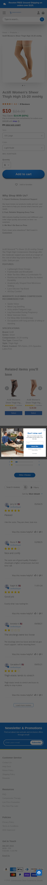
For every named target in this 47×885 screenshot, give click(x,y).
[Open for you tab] (39, 873)
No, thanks (34, 453)
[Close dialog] (44, 430)
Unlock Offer (34, 446)
